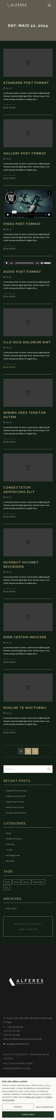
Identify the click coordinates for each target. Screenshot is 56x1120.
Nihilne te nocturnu (24, 708)
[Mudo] (42, 263)
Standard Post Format (26, 83)
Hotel (16, 882)
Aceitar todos (28, 1114)
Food (8, 833)
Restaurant (38, 882)
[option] (28, 133)
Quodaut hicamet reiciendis (21, 564)
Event (7, 882)
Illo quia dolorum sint (27, 342)
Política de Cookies (33, 1097)
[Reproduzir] (6, 263)
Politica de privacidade (18, 1063)
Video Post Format (22, 224)
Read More (9, 108)
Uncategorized (13, 855)
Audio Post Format (22, 272)
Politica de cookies (15, 1054)
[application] (28, 263)
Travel (9, 850)
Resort (26, 882)
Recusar (18, 1107)
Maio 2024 (11, 908)
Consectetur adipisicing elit (19, 490)
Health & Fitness (14, 838)
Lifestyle (10, 844)
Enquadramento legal (17, 1068)
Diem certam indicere (25, 637)
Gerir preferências (44, 1107)
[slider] (47, 262)
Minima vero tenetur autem (24, 415)
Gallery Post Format (24, 153)
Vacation (10, 861)
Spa (6, 887)
